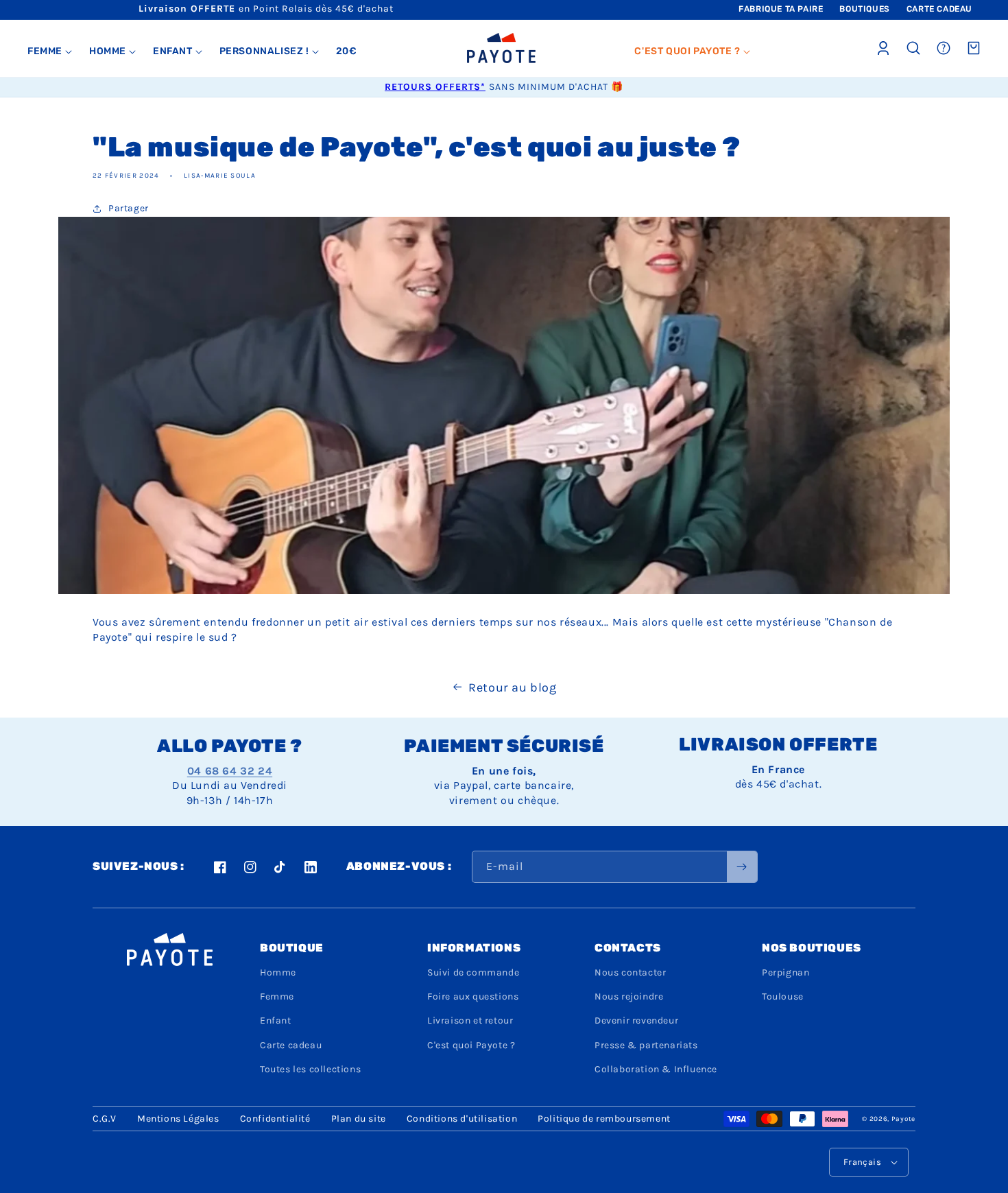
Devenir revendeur (636, 1020)
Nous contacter (630, 972)
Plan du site (358, 1118)
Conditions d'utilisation (462, 1118)
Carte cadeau (291, 1045)
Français (862, 1162)
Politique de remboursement (604, 1118)
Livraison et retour (470, 1020)
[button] (50, 51)
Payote (903, 1119)
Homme (278, 972)
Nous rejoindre (629, 996)
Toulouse (783, 996)
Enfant (275, 1020)
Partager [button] (128, 208)
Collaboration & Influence (656, 1069)
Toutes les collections (310, 1069)
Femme (277, 996)
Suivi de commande (473, 972)
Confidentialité (275, 1118)
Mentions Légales (178, 1118)
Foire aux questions (472, 996)
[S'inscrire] (742, 866)
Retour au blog (512, 687)
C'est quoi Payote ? (471, 1045)
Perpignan (785, 972)
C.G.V (105, 1118)
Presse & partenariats (646, 1045)
